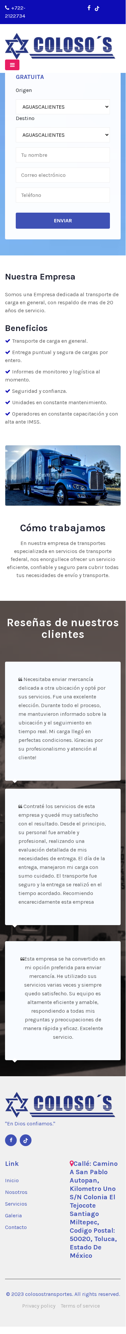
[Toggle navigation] (12, 65)
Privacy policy (38, 1306)
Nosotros (16, 1192)
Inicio (12, 1180)
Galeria (13, 1215)
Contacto (16, 1227)
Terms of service (80, 1306)
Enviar (63, 220)
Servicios (16, 1204)
